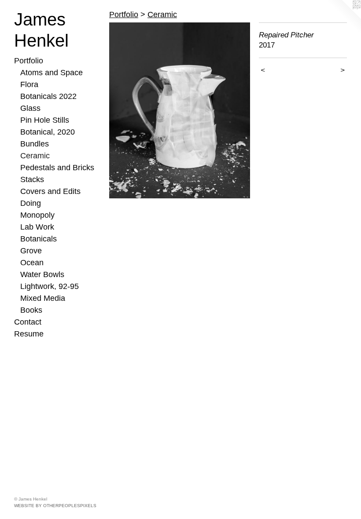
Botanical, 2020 (47, 132)
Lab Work (37, 227)
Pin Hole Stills (44, 120)
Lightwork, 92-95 (49, 286)
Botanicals (38, 238)
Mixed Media (42, 298)
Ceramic (35, 155)
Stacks (32, 179)
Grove (31, 250)
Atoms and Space (51, 72)
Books (31, 310)
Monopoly (37, 215)
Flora (29, 84)
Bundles (34, 143)
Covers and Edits (50, 191)
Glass (30, 108)
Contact (27, 322)
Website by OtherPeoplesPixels (55, 505)
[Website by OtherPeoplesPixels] (343, 17)
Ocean (32, 262)
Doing (30, 203)
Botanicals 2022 (48, 96)
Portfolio (28, 60)
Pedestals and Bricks (57, 167)
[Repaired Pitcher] (179, 110)
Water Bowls (42, 274)
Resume (29, 333)
